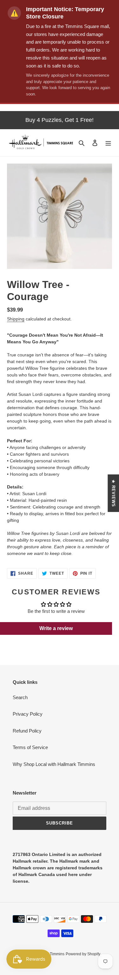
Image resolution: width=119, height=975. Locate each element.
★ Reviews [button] (113, 493)
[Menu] (108, 143)
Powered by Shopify (83, 954)
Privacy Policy (28, 714)
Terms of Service (30, 747)
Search (20, 697)
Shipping (15, 318)
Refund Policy (27, 730)
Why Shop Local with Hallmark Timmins (54, 764)
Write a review (56, 628)
